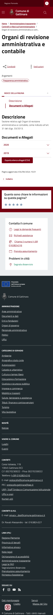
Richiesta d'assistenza (12, 574)
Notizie (5, 428)
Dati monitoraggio (10, 600)
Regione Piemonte (11, 3)
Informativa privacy (11, 547)
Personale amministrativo (14, 330)
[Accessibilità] (7, 607)
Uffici (4, 339)
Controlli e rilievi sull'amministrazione (18, 26)
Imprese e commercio (12, 388)
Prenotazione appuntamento (16, 571)
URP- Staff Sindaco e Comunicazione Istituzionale (26, 489)
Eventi (5, 449)
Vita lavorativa (9, 412)
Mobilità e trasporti (11, 393)
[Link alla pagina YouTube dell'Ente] (14, 589)
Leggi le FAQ (8, 564)
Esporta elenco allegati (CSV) (17, 160)
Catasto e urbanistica (12, 369)
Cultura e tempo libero (12, 374)
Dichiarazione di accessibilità (15, 556)
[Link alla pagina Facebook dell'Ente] (3, 589)
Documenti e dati (10, 316)
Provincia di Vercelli (11, 542)
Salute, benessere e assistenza (17, 398)
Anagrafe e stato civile (13, 360)
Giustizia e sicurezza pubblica (16, 383)
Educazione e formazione (14, 379)
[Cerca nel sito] (44, 12)
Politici (5, 335)
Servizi (35, 600)
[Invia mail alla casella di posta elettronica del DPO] (27, 515)
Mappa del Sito (40, 604)
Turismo (5, 407)
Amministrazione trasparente (23, 23)
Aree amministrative (12, 311)
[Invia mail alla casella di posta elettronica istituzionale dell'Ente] (26, 480)
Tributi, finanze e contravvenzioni (18, 402)
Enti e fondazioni (10, 321)
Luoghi (5, 444)
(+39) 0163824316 (20, 475)
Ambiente (6, 355)
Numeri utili (7, 499)
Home (4, 23)
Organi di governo (10, 325)
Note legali (7, 552)
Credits (17, 604)
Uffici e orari (7, 494)
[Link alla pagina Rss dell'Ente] (19, 589)
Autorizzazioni (8, 365)
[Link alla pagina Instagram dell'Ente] (9, 589)
